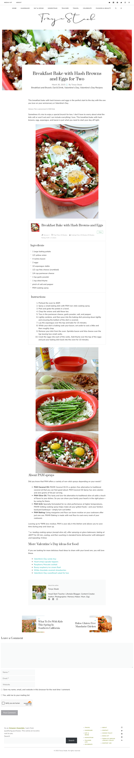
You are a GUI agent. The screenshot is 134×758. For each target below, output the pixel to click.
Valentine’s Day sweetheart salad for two (51, 573)
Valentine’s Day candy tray (45, 559)
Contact (105, 730)
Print (100, 232)
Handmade (25, 8)
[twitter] (121, 2)
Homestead (52, 8)
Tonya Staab (76, 84)
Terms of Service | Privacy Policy (108, 739)
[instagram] (125, 2)
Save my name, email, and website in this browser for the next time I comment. (36, 689)
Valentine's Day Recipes (91, 87)
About (19, 2)
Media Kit (105, 736)
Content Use (107, 743)
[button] (116, 8)
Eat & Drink (39, 8)
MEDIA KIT (8, 2)
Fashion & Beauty (103, 8)
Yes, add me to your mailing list (16, 695)
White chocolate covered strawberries (50, 570)
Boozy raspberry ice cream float (47, 567)
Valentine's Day (71, 87)
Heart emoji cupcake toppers (46, 561)
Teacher (65, 8)
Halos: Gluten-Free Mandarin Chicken (85, 625)
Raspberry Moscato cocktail (45, 564)
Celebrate (87, 8)
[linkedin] (109, 2)
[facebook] (117, 2)
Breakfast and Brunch (41, 87)
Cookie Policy (107, 733)
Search (7, 736)
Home (14, 8)
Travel (76, 8)
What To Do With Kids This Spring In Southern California (50, 625)
